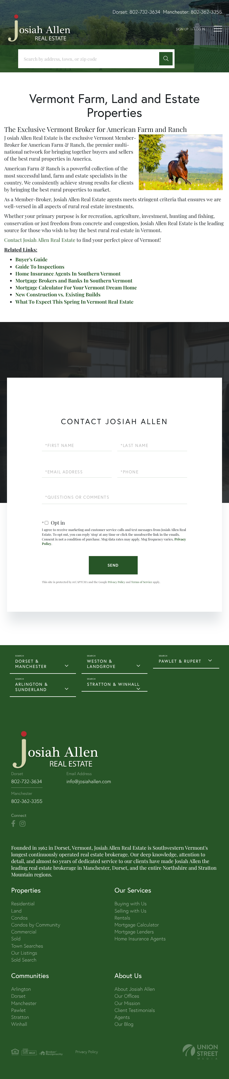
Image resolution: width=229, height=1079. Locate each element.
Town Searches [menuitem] (27, 946)
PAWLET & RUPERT (180, 661)
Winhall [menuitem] (19, 1024)
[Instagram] (22, 824)
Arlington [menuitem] (21, 989)
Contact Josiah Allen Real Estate (39, 240)
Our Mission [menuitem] (127, 1003)
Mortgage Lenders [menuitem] (134, 931)
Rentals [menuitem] (122, 918)
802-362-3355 (206, 12)
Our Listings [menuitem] (24, 953)
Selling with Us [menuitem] (130, 911)
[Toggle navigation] (218, 28)
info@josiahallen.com (88, 781)
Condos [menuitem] (19, 918)
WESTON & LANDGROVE (101, 663)
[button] (166, 58)
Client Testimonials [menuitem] (135, 1010)
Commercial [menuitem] (23, 931)
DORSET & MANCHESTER (31, 663)
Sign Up (182, 29)
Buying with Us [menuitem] (131, 903)
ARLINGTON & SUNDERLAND (31, 687)
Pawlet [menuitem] (18, 1010)
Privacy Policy (116, 582)
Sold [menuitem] (16, 938)
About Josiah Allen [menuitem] (135, 989)
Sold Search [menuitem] (24, 960)
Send (113, 565)
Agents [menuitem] (122, 1017)
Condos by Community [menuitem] (35, 924)
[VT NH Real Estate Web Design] (200, 1052)
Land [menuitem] (16, 911)
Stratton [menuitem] (20, 1017)
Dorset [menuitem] (18, 996)
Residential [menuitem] (23, 903)
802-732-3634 (145, 12)
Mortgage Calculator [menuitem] (137, 924)
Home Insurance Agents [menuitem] (140, 938)
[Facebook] (13, 824)
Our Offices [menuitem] (127, 996)
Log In (199, 29)
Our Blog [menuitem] (124, 1024)
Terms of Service (141, 582)
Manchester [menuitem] (24, 1003)
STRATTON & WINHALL (113, 684)
